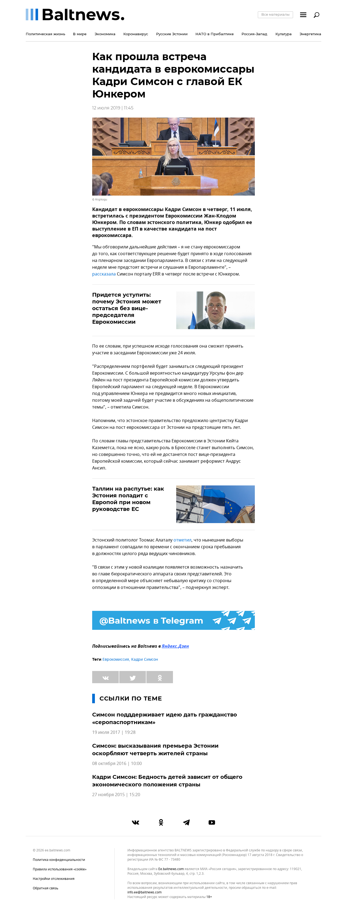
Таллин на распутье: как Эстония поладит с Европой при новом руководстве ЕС (128, 498)
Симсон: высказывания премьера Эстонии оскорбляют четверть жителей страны (155, 750)
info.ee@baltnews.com (144, 892)
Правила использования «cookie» (59, 869)
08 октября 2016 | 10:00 (117, 763)
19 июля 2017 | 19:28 (114, 732)
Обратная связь (45, 888)
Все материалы (275, 14)
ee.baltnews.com (171, 869)
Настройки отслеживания (54, 878)
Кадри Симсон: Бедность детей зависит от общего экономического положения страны (167, 781)
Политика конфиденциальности (59, 859)
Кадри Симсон (144, 659)
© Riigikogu (99, 199)
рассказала (104, 274)
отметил (182, 540)
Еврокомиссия (115, 659)
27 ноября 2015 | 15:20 (116, 795)
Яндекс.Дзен (175, 646)
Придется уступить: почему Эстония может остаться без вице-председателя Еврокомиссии (126, 308)
